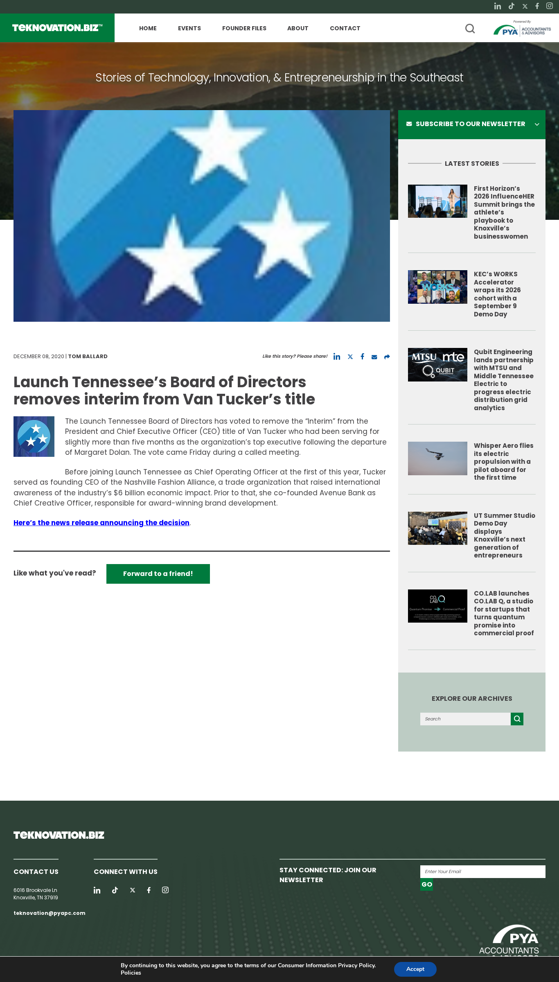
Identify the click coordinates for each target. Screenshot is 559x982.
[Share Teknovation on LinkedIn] (337, 356)
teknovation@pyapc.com (50, 913)
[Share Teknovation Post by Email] (374, 356)
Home (148, 28)
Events (189, 28)
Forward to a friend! (158, 573)
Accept (415, 969)
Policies (131, 973)
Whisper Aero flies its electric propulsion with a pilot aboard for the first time (504, 461)
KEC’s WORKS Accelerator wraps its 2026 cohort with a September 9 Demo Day (497, 294)
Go (427, 884)
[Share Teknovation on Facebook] (362, 356)
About (298, 28)
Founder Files (244, 28)
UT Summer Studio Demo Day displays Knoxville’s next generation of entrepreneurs (504, 535)
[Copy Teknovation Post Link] (387, 356)
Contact (345, 28)
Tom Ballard (88, 356)
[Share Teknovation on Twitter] (350, 356)
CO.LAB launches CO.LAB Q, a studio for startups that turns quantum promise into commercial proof (504, 613)
